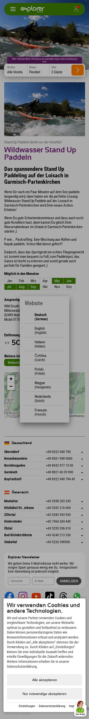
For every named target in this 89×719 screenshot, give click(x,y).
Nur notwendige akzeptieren (44, 694)
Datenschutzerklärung (52, 706)
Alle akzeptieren (44, 680)
